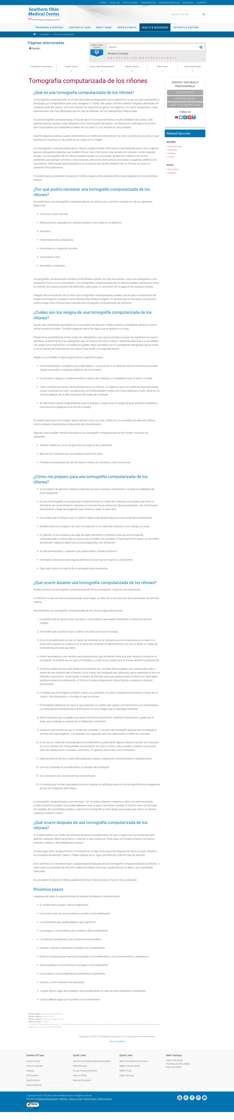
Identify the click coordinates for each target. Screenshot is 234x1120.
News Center (162, 66)
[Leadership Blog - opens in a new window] (204, 1097)
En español (44, 34)
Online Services (148, 2)
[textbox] (153, 47)
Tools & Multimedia (192, 66)
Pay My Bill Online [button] (185, 98)
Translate (36, 48)
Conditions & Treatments (41, 66)
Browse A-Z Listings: (118, 53)
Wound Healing (33, 1085)
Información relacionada (63, 34)
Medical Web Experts (48, 1099)
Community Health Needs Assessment (92, 1061)
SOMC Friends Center (129, 1066)
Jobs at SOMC (80, 1075)
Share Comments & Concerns (133, 1061)
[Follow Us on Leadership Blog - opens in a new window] (194, 117)
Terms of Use (75, 1099)
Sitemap (64, 1099)
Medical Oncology (175, 146)
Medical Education (82, 1080)
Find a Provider (130, 2)
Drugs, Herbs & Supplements (102, 66)
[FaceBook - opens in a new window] (192, 1097)
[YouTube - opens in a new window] (179, 1097)
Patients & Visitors (186, 27)
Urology (171, 157)
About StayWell (117, 1041)
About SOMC (104, 27)
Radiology (171, 153)
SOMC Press (125, 1070)
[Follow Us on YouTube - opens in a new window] (176, 117)
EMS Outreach (80, 1066)
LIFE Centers (32, 1075)
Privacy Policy (90, 1099)
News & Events (126, 27)
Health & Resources (155, 27)
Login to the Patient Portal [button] (185, 105)
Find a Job (114, 2)
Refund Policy (105, 1099)
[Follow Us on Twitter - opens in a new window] (181, 117)
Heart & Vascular (34, 1066)
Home (103, 2)
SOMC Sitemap (126, 1075)
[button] (96, 53)
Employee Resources (169, 2)
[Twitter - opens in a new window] (185, 1097)
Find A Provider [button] (185, 92)
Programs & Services (49, 27)
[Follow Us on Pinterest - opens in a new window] (189, 117)
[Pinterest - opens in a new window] (198, 1097)
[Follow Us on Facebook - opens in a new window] (185, 117)
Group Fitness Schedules (85, 1070)
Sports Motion (33, 1080)
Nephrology (172, 150)
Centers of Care (79, 27)
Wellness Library (132, 66)
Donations (188, 2)
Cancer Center (173, 169)
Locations (201, 2)
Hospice (30, 1070)
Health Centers (71, 66)
